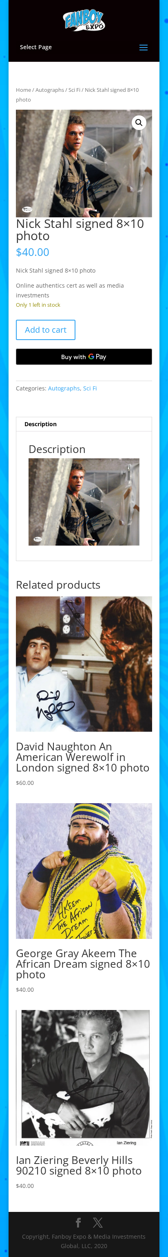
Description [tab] (40, 424)
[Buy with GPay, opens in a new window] (84, 357)
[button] (139, 122)
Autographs (49, 89)
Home (23, 89)
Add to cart (45, 329)
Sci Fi (74, 89)
